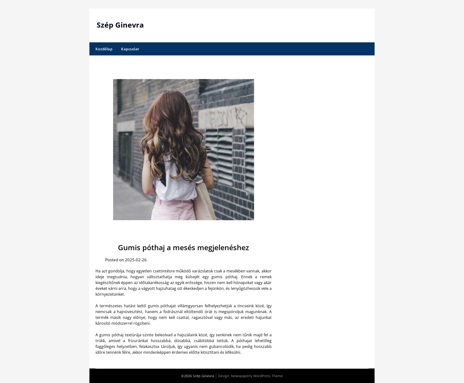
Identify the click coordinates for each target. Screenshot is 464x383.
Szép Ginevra (120, 25)
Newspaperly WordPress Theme (257, 376)
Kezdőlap (103, 48)
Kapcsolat (130, 48)
